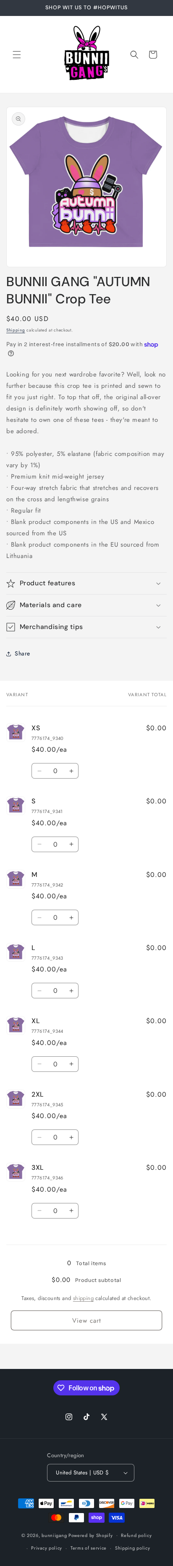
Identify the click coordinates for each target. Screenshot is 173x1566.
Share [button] (22, 653)
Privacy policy (46, 1548)
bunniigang (54, 1535)
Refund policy (136, 1535)
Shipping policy (132, 1548)
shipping (83, 1298)
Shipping (15, 330)
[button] (17, 54)
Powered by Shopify (90, 1535)
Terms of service (89, 1548)
